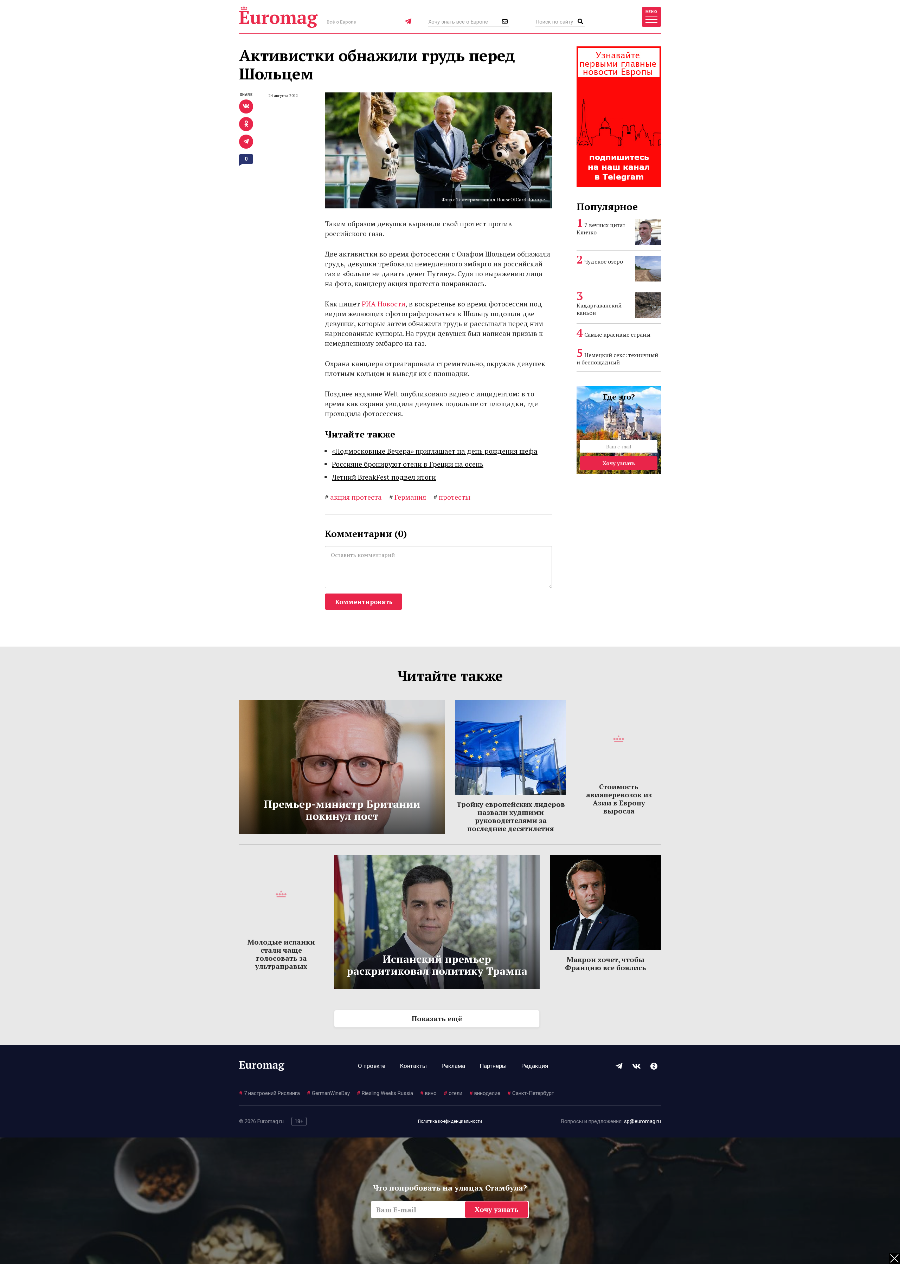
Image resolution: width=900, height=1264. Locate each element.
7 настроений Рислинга (269, 1093)
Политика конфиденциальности (450, 1121)
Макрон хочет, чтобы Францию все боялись (605, 963)
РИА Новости (383, 304)
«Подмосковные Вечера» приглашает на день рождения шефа (435, 451)
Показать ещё (437, 1018)
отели (453, 1093)
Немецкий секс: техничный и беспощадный (617, 358)
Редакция (534, 1065)
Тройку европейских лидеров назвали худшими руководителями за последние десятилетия (510, 816)
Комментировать (363, 601)
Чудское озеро (603, 261)
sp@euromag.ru (642, 1121)
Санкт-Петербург (530, 1093)
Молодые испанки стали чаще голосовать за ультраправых (281, 954)
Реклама (453, 1065)
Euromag (278, 16)
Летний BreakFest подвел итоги (384, 477)
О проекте (371, 1065)
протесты (451, 497)
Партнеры (493, 1065)
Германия (407, 497)
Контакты (413, 1065)
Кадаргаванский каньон (599, 309)
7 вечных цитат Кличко (601, 228)
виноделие (484, 1093)
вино (428, 1093)
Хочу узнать (619, 463)
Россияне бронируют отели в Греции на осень (407, 464)
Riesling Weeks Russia (385, 1093)
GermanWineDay (328, 1093)
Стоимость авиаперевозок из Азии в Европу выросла (619, 799)
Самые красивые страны (617, 334)
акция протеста (353, 497)
